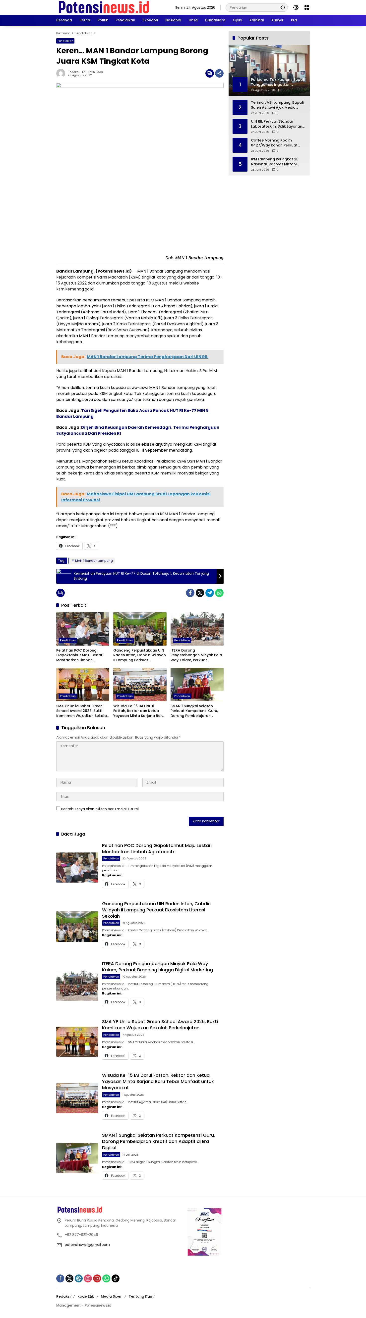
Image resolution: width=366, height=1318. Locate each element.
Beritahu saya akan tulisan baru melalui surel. (100, 808)
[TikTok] (116, 1278)
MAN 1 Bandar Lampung (94, 560)
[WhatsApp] (219, 593)
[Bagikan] (219, 73)
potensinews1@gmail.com (87, 1244)
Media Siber (111, 1296)
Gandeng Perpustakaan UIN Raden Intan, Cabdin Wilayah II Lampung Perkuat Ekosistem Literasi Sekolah (139, 655)
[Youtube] (97, 1278)
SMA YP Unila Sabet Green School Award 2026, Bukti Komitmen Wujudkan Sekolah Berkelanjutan (82, 711)
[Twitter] (200, 593)
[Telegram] (209, 593)
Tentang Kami (141, 1296)
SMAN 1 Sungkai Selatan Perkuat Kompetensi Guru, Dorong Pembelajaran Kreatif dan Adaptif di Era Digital (194, 711)
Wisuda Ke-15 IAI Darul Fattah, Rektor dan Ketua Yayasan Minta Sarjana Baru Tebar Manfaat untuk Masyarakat (138, 711)
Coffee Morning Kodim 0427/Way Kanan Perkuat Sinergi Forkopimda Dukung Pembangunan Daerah (276, 143)
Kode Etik (85, 1296)
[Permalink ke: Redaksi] (62, 73)
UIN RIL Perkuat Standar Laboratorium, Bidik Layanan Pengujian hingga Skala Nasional (276, 124)
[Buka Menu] (307, 7)
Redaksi (73, 72)
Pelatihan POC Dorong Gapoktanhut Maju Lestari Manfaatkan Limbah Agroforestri (79, 655)
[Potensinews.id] (104, 7)
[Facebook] (190, 593)
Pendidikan (65, 41)
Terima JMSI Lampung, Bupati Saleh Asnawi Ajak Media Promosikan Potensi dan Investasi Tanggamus (277, 105)
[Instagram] (88, 1278)
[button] (283, 7)
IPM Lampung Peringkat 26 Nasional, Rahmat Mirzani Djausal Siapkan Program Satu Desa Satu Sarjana (275, 162)
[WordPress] (79, 1278)
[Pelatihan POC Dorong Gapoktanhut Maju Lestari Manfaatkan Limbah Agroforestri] (82, 629)
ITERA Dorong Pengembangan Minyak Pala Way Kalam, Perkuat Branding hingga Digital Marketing (196, 655)
